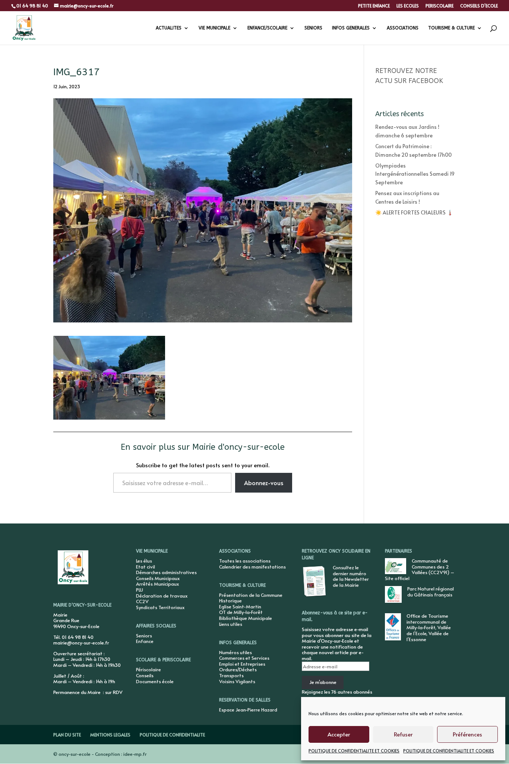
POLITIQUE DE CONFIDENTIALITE (172, 735)
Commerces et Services (244, 658)
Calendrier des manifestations (252, 566)
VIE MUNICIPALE (214, 28)
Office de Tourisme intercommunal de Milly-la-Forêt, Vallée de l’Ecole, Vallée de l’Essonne (429, 627)
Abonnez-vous (263, 482)
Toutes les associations (245, 560)
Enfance (145, 641)
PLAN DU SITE (67, 735)
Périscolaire (148, 669)
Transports (231, 675)
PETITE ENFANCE (374, 6)
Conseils (145, 675)
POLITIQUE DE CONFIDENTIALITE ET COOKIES (354, 751)
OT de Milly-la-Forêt (241, 612)
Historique (230, 600)
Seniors (144, 635)
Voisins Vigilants (237, 681)
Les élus (144, 560)
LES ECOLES (407, 6)
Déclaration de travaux (161, 595)
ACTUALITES (168, 28)
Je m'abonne (322, 682)
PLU (139, 589)
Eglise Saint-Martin (240, 606)
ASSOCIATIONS (402, 28)
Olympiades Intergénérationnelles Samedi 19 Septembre (415, 174)
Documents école (155, 681)
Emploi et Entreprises (242, 663)
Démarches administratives (166, 572)
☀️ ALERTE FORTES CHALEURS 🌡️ (414, 212)
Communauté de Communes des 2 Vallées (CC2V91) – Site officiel (419, 569)
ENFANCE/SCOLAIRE (267, 28)
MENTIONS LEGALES (110, 735)
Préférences (467, 734)
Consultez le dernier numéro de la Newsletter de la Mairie (351, 576)
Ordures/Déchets (238, 669)
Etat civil (145, 566)
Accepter (339, 734)
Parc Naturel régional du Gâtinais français (430, 591)
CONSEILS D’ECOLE (479, 6)
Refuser (403, 734)
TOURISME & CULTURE (451, 28)
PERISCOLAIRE (439, 6)
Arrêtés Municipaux (157, 583)
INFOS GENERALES (351, 28)
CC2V (142, 601)
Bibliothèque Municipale (245, 618)
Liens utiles (230, 624)
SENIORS (313, 28)
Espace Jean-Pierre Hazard (248, 709)
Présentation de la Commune (250, 595)
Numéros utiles (235, 652)
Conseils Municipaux (158, 578)
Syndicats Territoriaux (160, 607)
